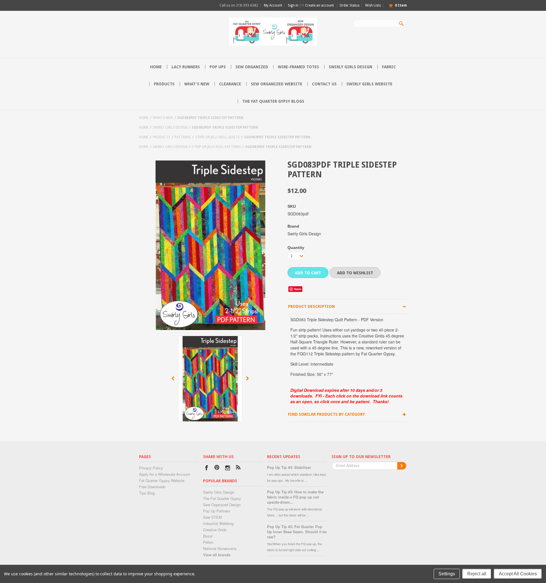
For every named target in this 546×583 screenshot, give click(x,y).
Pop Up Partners (216, 511)
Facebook (206, 468)
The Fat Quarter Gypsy (222, 498)
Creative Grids (215, 529)
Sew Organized (251, 67)
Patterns (183, 137)
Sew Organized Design (222, 504)
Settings (447, 573)
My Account (273, 5)
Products (164, 84)
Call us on (239, 5)
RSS (238, 468)
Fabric (389, 67)
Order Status (349, 5)
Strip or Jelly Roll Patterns (216, 147)
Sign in (293, 5)
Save (297, 289)
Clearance (230, 84)
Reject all (476, 573)
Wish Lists (373, 5)
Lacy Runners (185, 67)
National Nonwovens (220, 548)
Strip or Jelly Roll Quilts (217, 137)
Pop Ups (218, 67)
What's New (196, 84)
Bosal (207, 536)
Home (143, 118)
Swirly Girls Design (350, 67)
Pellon (208, 542)
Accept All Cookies (518, 573)
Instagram (227, 468)
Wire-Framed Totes (298, 67)
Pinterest (217, 468)
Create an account (319, 5)
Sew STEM (212, 517)
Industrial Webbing (218, 523)
